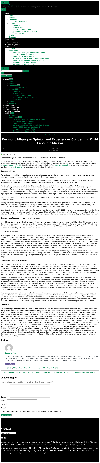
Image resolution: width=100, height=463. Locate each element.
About (7, 14)
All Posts (12, 49)
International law (66, 448)
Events (11, 35)
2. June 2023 (53, 148)
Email (3, 404)
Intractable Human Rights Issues (24, 31)
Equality (16, 448)
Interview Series (18, 27)
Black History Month (44, 442)
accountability (4, 442)
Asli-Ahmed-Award (19, 21)
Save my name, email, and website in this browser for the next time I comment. (32, 412)
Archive (7, 47)
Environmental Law (12, 41)
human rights (41, 368)
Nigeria (36, 451)
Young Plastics (18, 33)
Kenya (75, 448)
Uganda (21, 453)
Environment (88, 445)
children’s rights (81, 442)
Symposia (16, 25)
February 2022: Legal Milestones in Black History (30, 58)
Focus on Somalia (11, 43)
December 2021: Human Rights (24, 62)
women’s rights (42, 453)
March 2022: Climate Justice (23, 56)
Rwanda (64, 451)
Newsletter (13, 37)
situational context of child (11, 165)
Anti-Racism (34, 442)
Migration (30, 451)
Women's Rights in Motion (30, 453)
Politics (40, 451)
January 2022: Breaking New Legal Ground (28, 60)
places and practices (62, 165)
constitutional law (36, 445)
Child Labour (18, 368)
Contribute (13, 19)
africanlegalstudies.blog (10, 5)
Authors (12, 17)
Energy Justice (79, 445)
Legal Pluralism (6, 451)
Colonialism (26, 445)
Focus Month (13, 51)
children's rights (29, 368)
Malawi (49, 368)
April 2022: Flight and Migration (24, 54)
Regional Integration (12, 45)
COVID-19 (46, 445)
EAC (60, 445)
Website (4, 408)
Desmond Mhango (11, 353)
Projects (12, 23)
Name (3, 400)
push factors (17, 167)
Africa (15, 442)
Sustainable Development (7, 453)
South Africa (80, 451)
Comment (5, 397)
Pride (44, 451)
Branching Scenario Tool (21, 29)
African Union (23, 442)
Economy (64, 445)
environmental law (7, 448)
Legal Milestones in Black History (88, 448)
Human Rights (10, 39)
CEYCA (9, 368)
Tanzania (16, 453)
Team (11, 16)
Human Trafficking (52, 448)
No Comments (53, 151)
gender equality (22, 448)
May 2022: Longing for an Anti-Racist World (28, 52)
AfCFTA (10, 442)
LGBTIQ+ (16, 451)
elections (70, 445)
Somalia (71, 450)
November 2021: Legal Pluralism (24, 64)
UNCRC (55, 368)
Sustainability (90, 451)
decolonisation (54, 445)
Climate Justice (15, 445)
